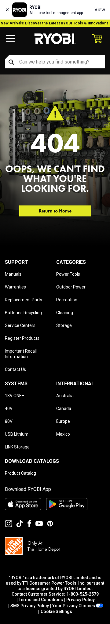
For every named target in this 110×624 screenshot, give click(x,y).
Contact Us (15, 369)
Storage (64, 325)
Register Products (22, 338)
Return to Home (55, 211)
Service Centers (20, 325)
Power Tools (68, 274)
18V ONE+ (14, 395)
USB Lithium (16, 434)
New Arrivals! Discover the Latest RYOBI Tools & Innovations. (55, 23)
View (99, 10)
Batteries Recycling (23, 312)
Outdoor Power (71, 287)
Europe (63, 421)
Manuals (13, 274)
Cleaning (64, 312)
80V (9, 421)
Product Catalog (20, 473)
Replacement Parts (23, 299)
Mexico (63, 434)
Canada (63, 408)
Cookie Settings (56, 611)
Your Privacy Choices (73, 605)
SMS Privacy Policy (29, 605)
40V (9, 408)
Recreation (66, 299)
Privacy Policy (80, 599)
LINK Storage (17, 446)
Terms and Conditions (41, 599)
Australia (65, 395)
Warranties (15, 287)
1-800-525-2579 (82, 594)
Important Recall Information (21, 354)
